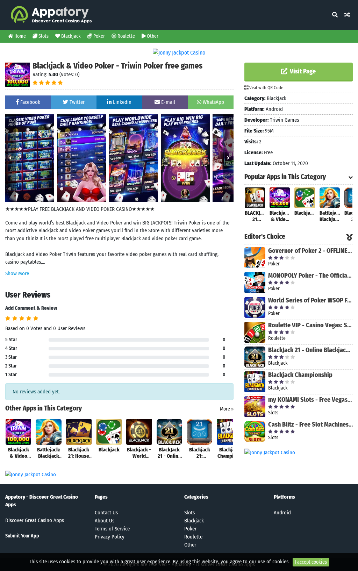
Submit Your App (22, 536)
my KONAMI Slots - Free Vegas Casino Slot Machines (310, 399)
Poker (98, 36)
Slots (43, 36)
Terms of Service (112, 529)
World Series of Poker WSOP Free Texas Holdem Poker (310, 300)
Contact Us (106, 512)
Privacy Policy (109, 537)
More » (227, 409)
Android (282, 512)
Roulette (125, 36)
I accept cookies (311, 562)
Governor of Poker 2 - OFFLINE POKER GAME (310, 250)
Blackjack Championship (300, 374)
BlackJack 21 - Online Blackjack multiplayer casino (310, 350)
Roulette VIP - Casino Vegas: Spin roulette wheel (310, 325)
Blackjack (70, 36)
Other (152, 36)
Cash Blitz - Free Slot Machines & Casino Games (310, 424)
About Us (104, 521)
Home (19, 36)
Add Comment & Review (31, 308)
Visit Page (302, 71)
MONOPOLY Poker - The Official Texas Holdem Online (310, 275)
